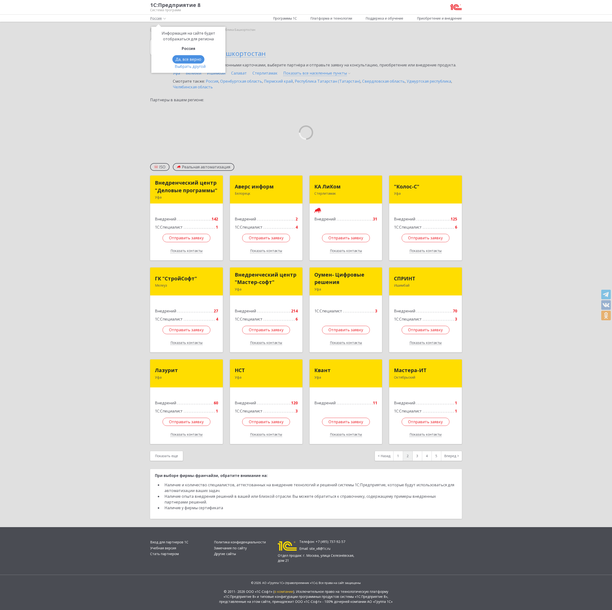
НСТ (240, 370)
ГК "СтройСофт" (176, 278)
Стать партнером (164, 553)
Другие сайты (225, 553)
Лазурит (166, 370)
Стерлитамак (265, 73)
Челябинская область (193, 87)
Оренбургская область (241, 81)
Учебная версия (163, 548)
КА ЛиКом (327, 186)
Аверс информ (254, 186)
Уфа (176, 73)
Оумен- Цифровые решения (339, 278)
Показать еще (166, 456)
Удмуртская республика (429, 81)
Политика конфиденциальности (240, 542)
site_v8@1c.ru (319, 548)
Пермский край (278, 81)
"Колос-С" (406, 186)
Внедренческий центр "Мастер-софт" (265, 278)
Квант (322, 370)
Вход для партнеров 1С (169, 542)
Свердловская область (383, 81)
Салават (239, 73)
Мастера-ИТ (410, 370)
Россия (212, 81)
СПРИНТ (404, 278)
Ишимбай (216, 73)
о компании (283, 591)
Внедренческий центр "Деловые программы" (186, 186)
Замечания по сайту (230, 548)
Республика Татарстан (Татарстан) (327, 81)
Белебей (193, 73)
